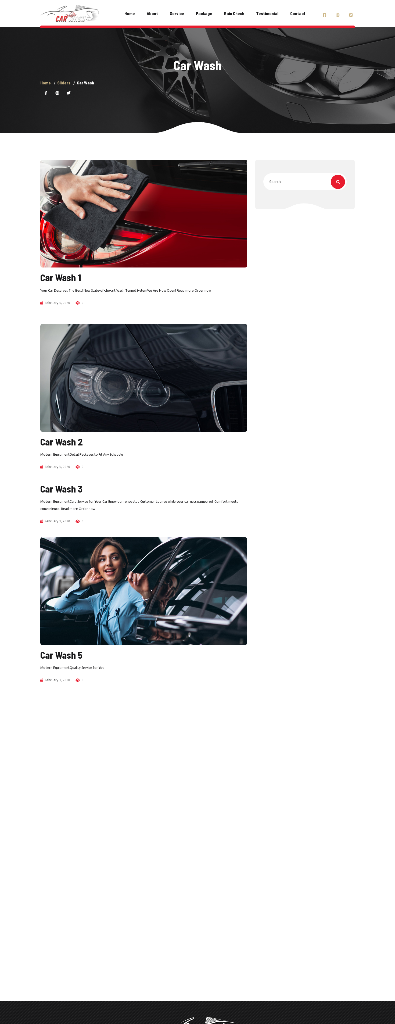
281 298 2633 (124, 10)
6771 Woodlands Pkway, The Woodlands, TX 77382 (148, 17)
